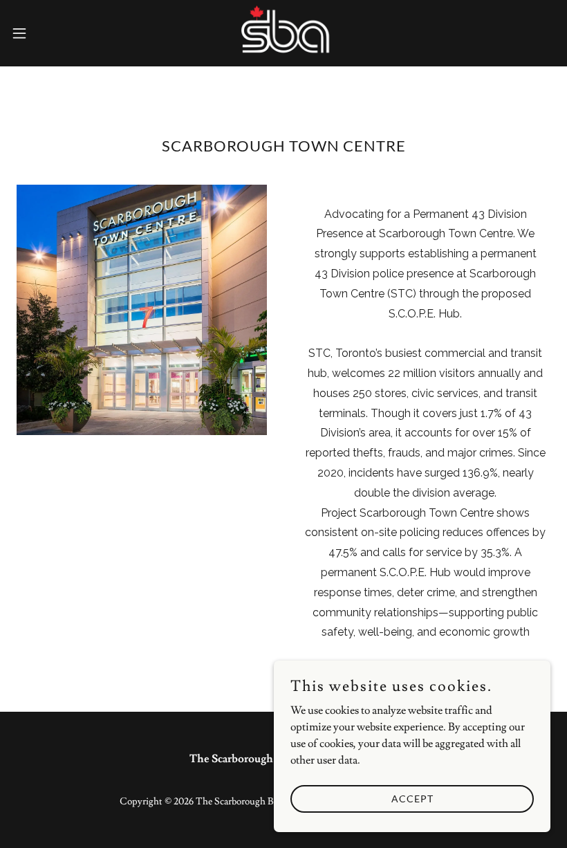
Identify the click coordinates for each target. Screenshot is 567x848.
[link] (283, 33)
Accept (412, 798)
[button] (47, 33)
